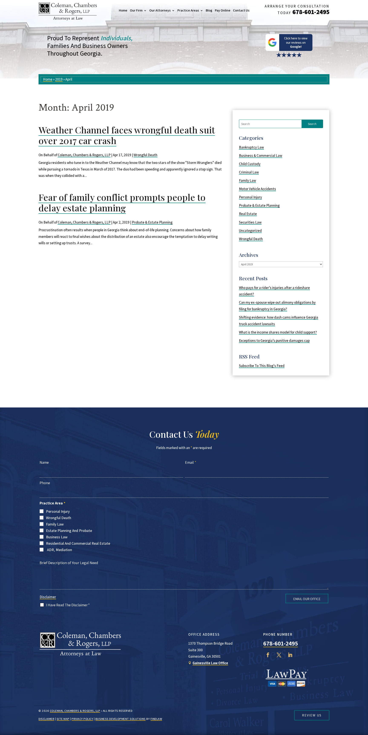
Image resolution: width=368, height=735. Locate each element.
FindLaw (156, 719)
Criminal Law (249, 172)
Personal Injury (250, 197)
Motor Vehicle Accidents (257, 188)
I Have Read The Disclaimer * (68, 605)
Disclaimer (48, 597)
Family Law (247, 180)
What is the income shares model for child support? (278, 332)
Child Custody (249, 164)
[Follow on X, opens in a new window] (279, 655)
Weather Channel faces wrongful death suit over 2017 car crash (127, 135)
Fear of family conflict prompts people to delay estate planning (122, 202)
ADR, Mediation (59, 549)
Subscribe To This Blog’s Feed (262, 365)
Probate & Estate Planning (152, 222)
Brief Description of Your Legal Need (69, 562)
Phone (45, 482)
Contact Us (241, 10)
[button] (363, 704)
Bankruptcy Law (251, 147)
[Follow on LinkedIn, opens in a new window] (290, 655)
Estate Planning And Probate (69, 530)
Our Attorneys (160, 10)
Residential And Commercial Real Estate (78, 543)
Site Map (63, 719)
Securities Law (250, 222)
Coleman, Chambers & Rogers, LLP (84, 155)
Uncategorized (250, 230)
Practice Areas (188, 10)
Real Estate (248, 213)
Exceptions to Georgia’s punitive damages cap (274, 340)
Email (190, 462)
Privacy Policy (82, 719)
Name (44, 462)
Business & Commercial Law (260, 155)
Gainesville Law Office (210, 663)
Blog (209, 10)
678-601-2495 (310, 12)
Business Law (57, 536)
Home (123, 10)
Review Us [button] (312, 715)
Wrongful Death (145, 155)
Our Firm (136, 10)
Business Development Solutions (120, 719)
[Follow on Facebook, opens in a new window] (268, 655)
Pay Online (222, 10)
